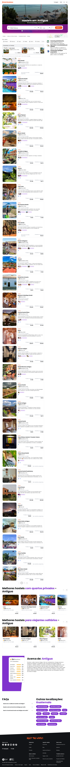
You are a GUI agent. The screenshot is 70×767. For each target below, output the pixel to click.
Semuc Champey (41, 724)
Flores (64, 710)
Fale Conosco (31, 755)
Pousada (30, 750)
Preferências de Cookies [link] (52, 764)
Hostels (30, 744)
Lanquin (52, 717)
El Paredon (46, 713)
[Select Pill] (64, 2)
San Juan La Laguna (42, 717)
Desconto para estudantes (48, 758)
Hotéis (30, 747)
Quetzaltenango (52, 724)
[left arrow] (64, 590)
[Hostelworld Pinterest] (13, 745)
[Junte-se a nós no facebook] (3, 745)
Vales (30, 764)
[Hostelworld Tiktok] (16, 745)
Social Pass (45, 744)
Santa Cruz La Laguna (42, 720)
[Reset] (35, 27)
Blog (43, 747)
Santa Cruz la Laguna (55, 720)
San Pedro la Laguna (42, 710)
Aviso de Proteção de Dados (7, 764)
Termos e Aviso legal (19, 764)
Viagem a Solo (45, 755)
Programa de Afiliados (60, 758)
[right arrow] (67, 590)
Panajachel (54, 713)
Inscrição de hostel (59, 755)
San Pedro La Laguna (55, 706)
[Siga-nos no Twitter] (6, 745)
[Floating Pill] (19, 583)
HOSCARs (44, 753)
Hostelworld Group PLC (60, 744)
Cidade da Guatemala (42, 706)
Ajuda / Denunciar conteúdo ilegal (34, 759)
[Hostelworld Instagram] (8, 745)
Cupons (25, 764)
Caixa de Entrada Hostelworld (59, 762)
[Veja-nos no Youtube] (11, 745)
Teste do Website (36, 764)
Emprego (58, 750)
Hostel (19, 95)
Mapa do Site (43, 764)
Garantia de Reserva (46, 750)
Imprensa (58, 747)
